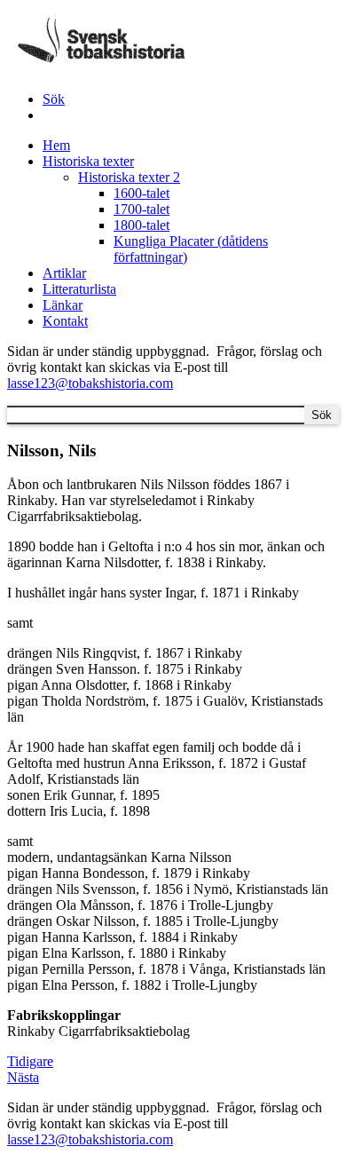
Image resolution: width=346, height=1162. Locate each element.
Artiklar (64, 273)
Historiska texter (88, 161)
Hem (56, 145)
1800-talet (141, 225)
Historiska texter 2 (129, 177)
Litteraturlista (79, 288)
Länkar (63, 304)
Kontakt (65, 320)
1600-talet (141, 193)
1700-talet (141, 209)
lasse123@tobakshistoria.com (90, 383)
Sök (54, 99)
